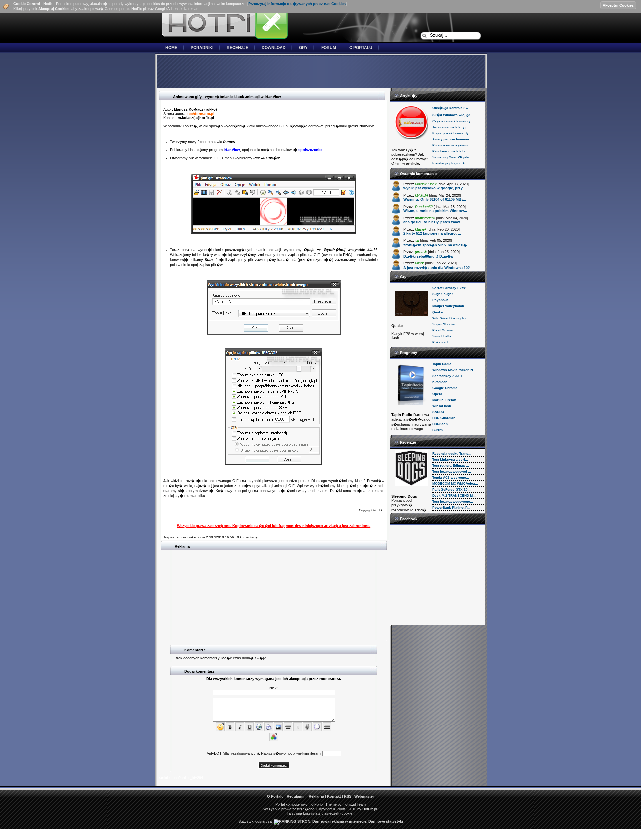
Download (274, 47)
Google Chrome (445, 388)
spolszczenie (310, 150)
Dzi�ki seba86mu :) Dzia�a (428, 256)
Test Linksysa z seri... (450, 459)
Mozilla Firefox (444, 400)
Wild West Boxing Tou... (451, 318)
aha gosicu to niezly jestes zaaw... (433, 222)
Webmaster (364, 796)
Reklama (316, 796)
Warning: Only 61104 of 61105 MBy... (434, 199)
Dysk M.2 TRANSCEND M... (454, 495)
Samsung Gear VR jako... (452, 157)
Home (171, 47)
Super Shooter (444, 324)
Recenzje (237, 47)
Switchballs (441, 336)
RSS (347, 796)
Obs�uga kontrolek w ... (452, 108)
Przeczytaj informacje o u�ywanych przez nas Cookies (297, 4)
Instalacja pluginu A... (450, 163)
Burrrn (437, 430)
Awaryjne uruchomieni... (452, 139)
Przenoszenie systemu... (452, 145)
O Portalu (360, 47)
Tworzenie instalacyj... (450, 127)
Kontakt (334, 796)
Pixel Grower (443, 330)
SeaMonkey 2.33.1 (447, 376)
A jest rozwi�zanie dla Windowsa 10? (436, 268)
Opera (437, 394)
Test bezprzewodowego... (452, 501)
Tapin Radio (441, 364)
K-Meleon (439, 382)
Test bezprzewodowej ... (451, 471)
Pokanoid (440, 342)
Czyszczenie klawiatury (451, 121)
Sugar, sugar (442, 294)
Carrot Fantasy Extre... (450, 288)
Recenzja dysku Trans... (451, 453)
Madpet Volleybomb (448, 306)
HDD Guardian (443, 418)
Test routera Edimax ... (450, 465)
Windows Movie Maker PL (453, 370)
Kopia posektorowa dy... (451, 133)
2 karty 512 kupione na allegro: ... (432, 233)
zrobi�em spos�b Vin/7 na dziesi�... (436, 245)
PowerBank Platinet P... (451, 507)
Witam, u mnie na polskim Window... (435, 211)
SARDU (438, 412)
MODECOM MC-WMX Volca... (455, 483)
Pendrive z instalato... (450, 151)
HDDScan (440, 424)
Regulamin (296, 796)
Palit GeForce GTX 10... (451, 489)
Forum (328, 47)
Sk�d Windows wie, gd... (452, 115)
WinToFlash (441, 406)
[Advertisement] (320, 72)
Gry (303, 47)
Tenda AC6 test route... (450, 477)
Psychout (440, 300)
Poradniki (202, 47)
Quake (437, 312)
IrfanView (232, 150)
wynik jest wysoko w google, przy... (434, 188)
